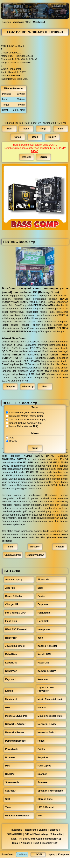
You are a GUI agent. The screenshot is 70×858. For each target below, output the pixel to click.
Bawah (13, 441)
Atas (11, 437)
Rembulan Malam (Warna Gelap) (26, 416)
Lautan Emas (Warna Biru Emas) (26, 412)
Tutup (35, 448)
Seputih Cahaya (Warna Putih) (25, 423)
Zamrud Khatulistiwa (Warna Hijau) (27, 419)
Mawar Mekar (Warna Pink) (23, 426)
